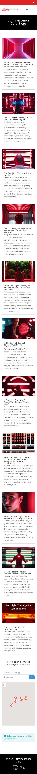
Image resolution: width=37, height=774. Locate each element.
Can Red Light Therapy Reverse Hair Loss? (18, 174)
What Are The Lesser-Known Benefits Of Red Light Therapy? (18, 63)
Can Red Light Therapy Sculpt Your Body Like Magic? (18, 118)
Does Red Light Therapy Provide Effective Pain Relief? (17, 572)
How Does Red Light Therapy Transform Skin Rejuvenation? (18, 517)
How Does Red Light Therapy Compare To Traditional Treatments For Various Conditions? (17, 460)
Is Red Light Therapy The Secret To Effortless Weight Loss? (16, 402)
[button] (15, 700)
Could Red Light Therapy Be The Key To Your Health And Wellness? (17, 287)
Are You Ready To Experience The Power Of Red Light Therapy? (17, 230)
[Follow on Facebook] (33, 2)
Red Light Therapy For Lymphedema (14, 628)
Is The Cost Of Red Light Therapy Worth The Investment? (15, 345)
